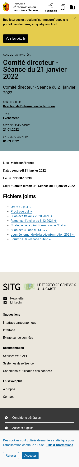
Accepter (30, 455)
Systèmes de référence (18, 363)
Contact (8, 397)
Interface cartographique (19, 322)
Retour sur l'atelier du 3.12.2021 (32, 221)
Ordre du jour (19, 207)
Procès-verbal (20, 211)
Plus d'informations (59, 445)
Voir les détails (16, 38)
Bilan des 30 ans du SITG (28, 230)
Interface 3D (11, 330)
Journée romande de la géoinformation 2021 (41, 234)
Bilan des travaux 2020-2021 (30, 216)
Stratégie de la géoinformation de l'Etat (37, 225)
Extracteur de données (18, 337)
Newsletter (17, 298)
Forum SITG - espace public (29, 239)
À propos (9, 389)
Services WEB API (15, 356)
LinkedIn (16, 302)
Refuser (11, 455)
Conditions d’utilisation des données (27, 371)
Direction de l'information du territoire (29, 106)
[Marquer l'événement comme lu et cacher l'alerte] (74, 18)
